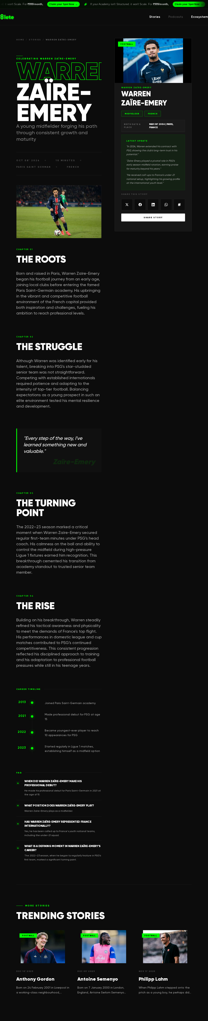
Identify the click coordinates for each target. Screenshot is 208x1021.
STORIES (35, 39)
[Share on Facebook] (140, 204)
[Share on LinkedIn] (153, 204)
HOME (20, 39)
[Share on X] (127, 204)
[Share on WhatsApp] (166, 204)
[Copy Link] (179, 204)
